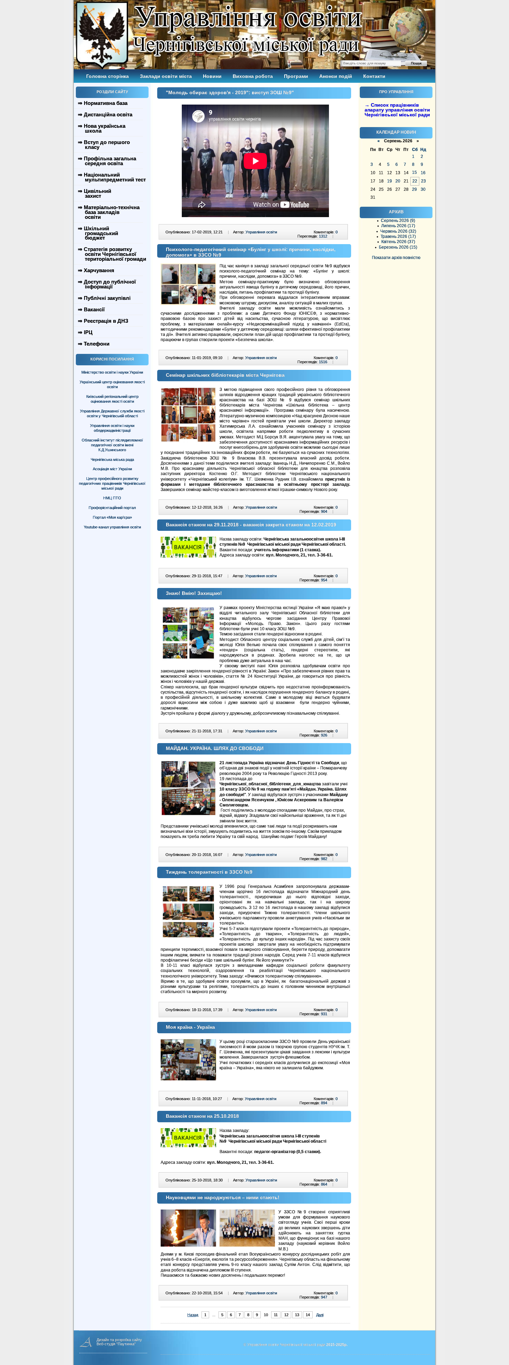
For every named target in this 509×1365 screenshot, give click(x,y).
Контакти (374, 76)
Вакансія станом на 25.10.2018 (202, 1116)
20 (397, 181)
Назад (192, 1315)
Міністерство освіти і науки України (112, 372)
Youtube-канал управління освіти (112, 527)
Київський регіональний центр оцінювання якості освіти (112, 398)
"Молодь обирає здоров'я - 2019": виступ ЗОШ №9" (230, 92)
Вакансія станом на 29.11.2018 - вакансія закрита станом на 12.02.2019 (251, 524)
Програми (296, 76)
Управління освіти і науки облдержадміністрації (112, 427)
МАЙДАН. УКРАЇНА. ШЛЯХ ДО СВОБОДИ (215, 748)
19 (389, 181)
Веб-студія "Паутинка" (116, 1344)
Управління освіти (261, 232)
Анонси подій (335, 76)
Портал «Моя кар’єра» (112, 517)
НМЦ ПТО (112, 498)
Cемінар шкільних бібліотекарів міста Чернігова (225, 375)
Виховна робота (253, 76)
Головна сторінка (107, 76)
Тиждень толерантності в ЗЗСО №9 (209, 872)
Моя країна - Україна (190, 1027)
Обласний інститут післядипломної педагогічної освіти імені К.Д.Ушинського (112, 445)
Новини (212, 76)
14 (308, 1315)
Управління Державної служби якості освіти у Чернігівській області (112, 413)
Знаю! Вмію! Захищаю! (194, 593)
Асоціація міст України (112, 469)
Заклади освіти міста (166, 76)
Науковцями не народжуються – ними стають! (222, 1197)
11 (276, 1315)
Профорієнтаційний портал (112, 508)
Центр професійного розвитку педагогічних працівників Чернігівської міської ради (112, 483)
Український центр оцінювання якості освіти (112, 384)
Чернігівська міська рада (112, 459)
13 (297, 1315)
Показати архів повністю (396, 257)
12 (286, 1315)
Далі (319, 1315)
